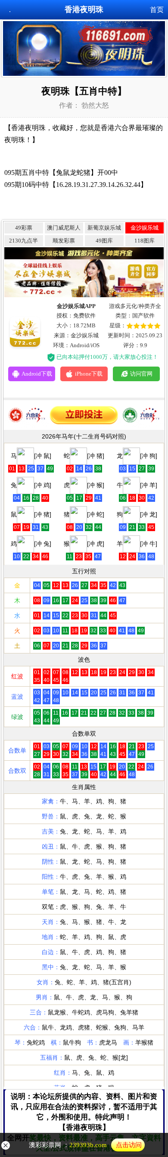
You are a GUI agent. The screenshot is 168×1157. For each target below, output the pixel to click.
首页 (157, 9)
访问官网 (141, 373)
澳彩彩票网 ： (85, 1144)
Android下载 (37, 373)
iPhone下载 (89, 373)
